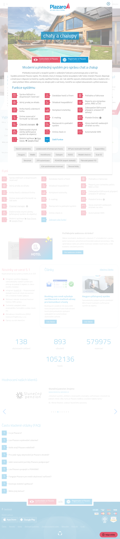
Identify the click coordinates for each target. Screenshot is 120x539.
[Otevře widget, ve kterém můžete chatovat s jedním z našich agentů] (109, 535)
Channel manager (27, 124)
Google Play (33, 140)
